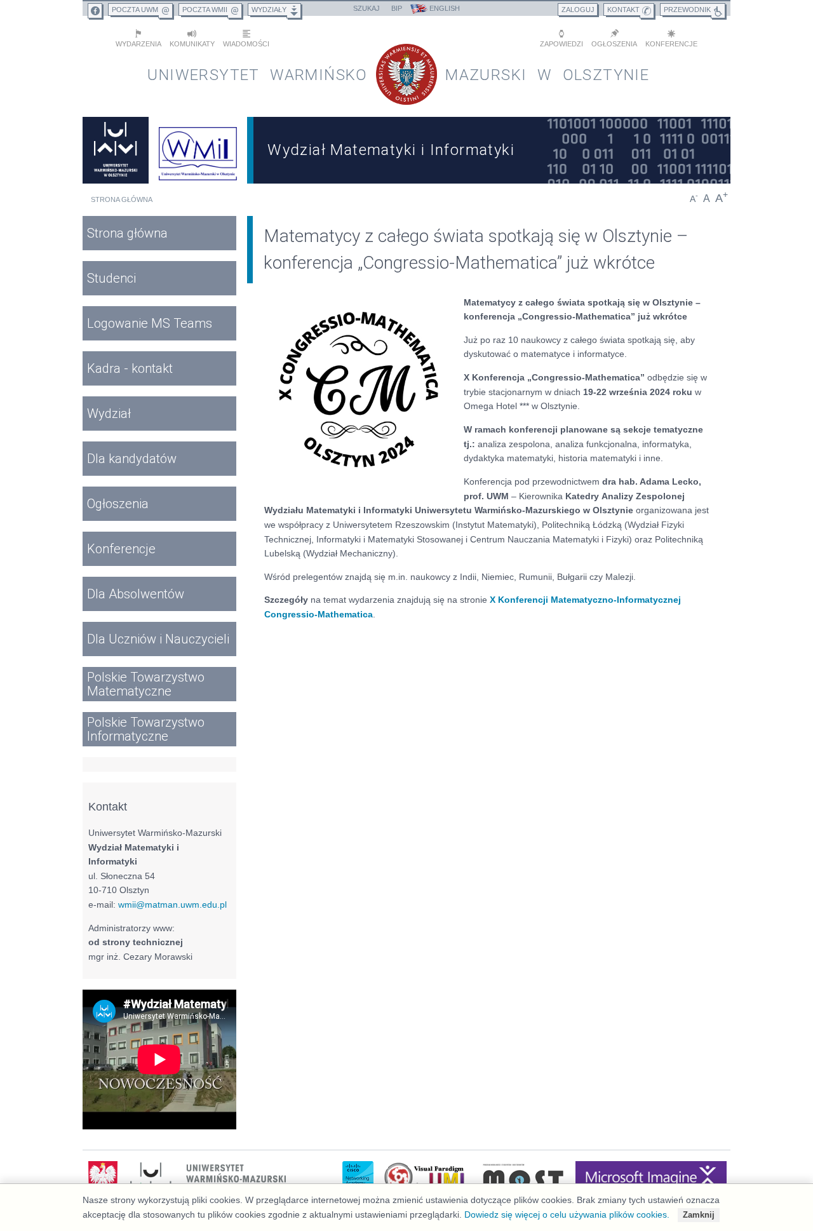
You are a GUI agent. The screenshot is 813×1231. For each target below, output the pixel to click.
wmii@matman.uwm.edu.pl (172, 904)
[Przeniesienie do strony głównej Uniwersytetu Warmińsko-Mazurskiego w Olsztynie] (116, 150)
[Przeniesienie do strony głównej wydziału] (198, 150)
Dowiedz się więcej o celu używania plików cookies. (566, 1214)
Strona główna (121, 199)
